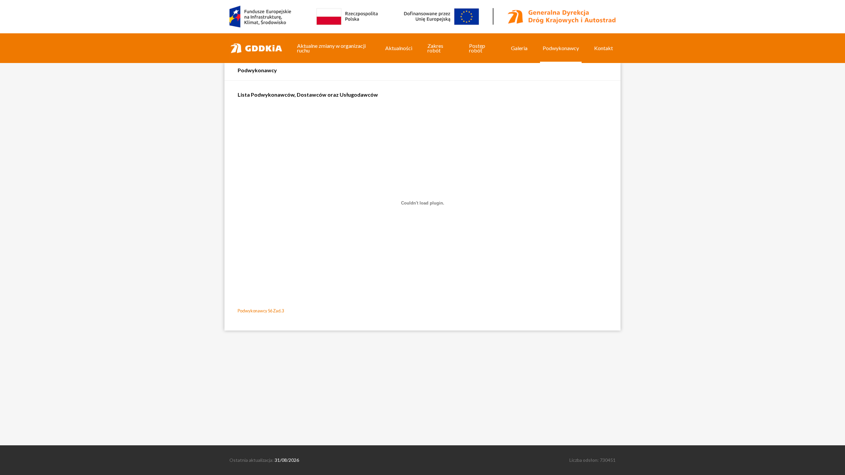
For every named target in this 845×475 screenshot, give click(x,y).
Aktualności (398, 48)
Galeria (519, 48)
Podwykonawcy (561, 48)
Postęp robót (477, 48)
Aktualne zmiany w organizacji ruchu (331, 48)
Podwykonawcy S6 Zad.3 (261, 310)
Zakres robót (435, 48)
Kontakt (603, 48)
